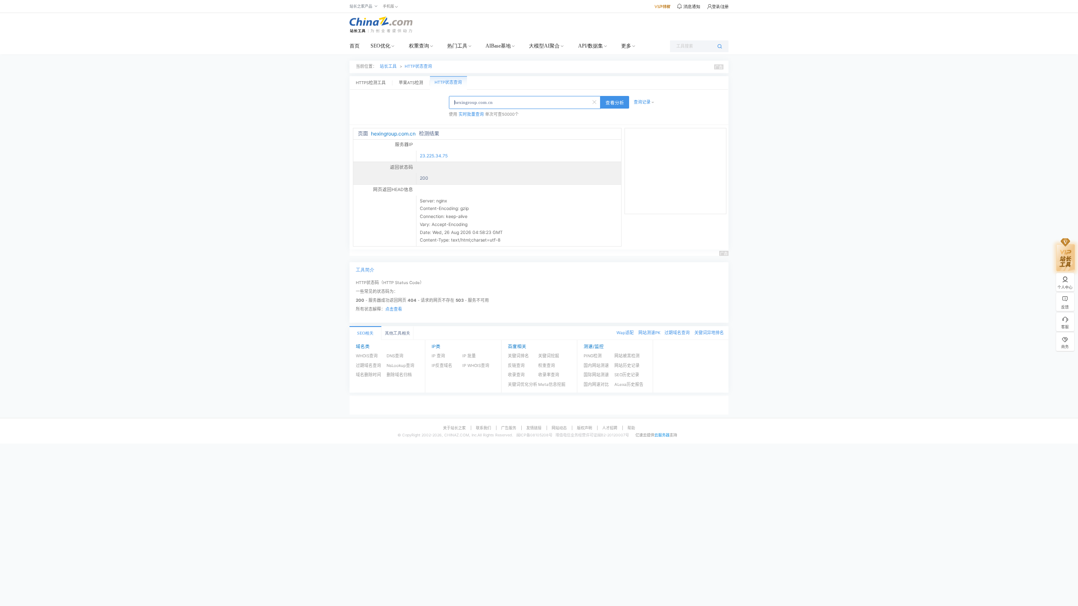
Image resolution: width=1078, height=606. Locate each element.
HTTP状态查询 (418, 66)
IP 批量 (469, 356)
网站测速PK (649, 332)
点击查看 (393, 309)
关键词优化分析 (522, 384)
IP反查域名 (442, 365)
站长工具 (388, 66)
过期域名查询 (677, 332)
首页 (355, 46)
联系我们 (483, 428)
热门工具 (457, 46)
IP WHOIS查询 (475, 365)
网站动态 (559, 428)
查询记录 (642, 102)
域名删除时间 (368, 374)
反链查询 (516, 365)
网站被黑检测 (627, 356)
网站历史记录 (627, 365)
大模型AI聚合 (544, 46)
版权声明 (584, 428)
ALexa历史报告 (628, 384)
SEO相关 (365, 333)
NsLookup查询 (400, 365)
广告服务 (508, 428)
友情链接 (534, 428)
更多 (626, 46)
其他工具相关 (397, 333)
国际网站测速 (596, 374)
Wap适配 (625, 332)
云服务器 (662, 435)
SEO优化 (380, 46)
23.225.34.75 (434, 156)
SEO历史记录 (626, 374)
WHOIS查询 (367, 356)
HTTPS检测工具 (371, 82)
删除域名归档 (399, 374)
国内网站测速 (596, 365)
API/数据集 (590, 46)
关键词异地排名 (709, 332)
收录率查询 (548, 374)
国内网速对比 (596, 384)
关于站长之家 (454, 428)
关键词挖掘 (548, 356)
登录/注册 (720, 6)
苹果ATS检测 (411, 82)
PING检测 (593, 356)
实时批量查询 (471, 114)
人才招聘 (609, 428)
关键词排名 (518, 356)
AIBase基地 (498, 46)
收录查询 (516, 374)
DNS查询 (395, 356)
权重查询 (419, 46)
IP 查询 (438, 356)
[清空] (595, 101)
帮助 (631, 428)
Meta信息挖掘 (552, 384)
